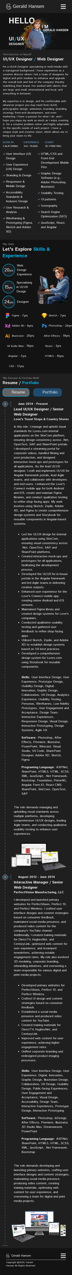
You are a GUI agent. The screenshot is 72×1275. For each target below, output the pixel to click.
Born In (8, 142)
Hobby (49, 142)
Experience (31, 142)
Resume (18, 392)
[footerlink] (39, 1263)
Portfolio (50, 392)
